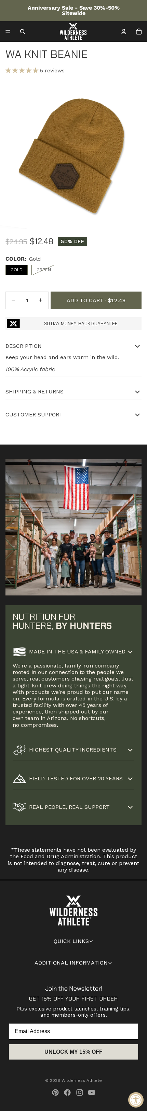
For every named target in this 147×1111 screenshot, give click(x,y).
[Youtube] (92, 1092)
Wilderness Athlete (82, 1080)
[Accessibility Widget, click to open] (136, 1100)
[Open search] (22, 31)
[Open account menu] (123, 31)
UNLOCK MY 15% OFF (73, 1052)
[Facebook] (67, 1092)
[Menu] (8, 31)
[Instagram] (80, 1092)
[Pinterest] (55, 1092)
